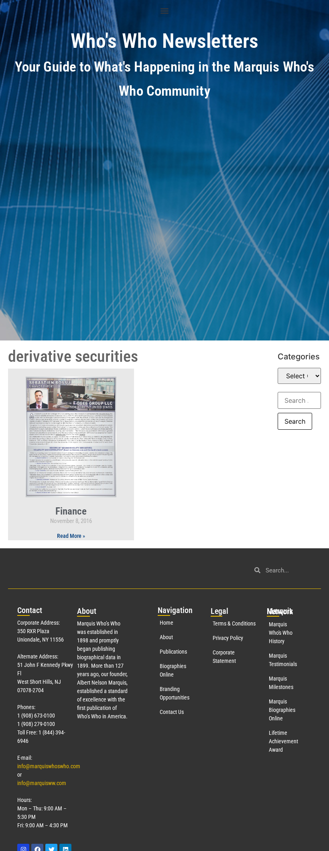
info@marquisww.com (41, 783)
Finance (71, 511)
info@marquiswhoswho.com (48, 766)
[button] (164, 10)
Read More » (71, 536)
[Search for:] (299, 400)
